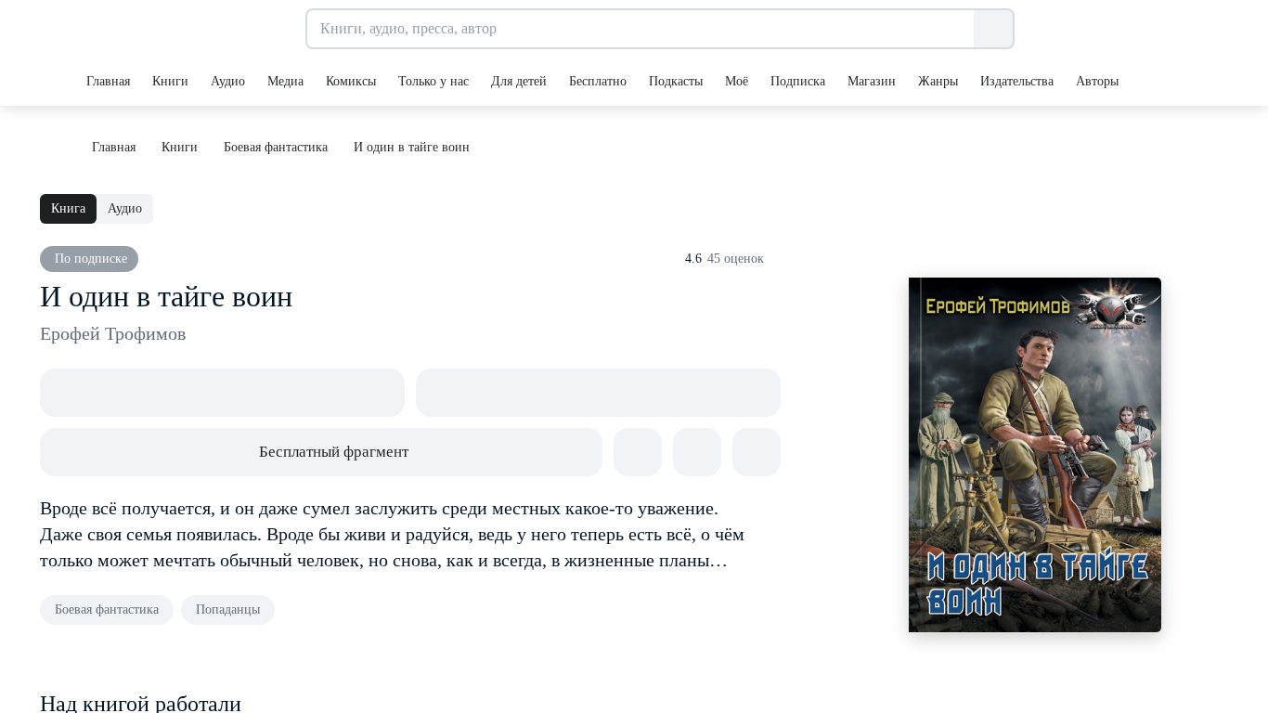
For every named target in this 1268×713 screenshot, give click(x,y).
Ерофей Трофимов (113, 333)
